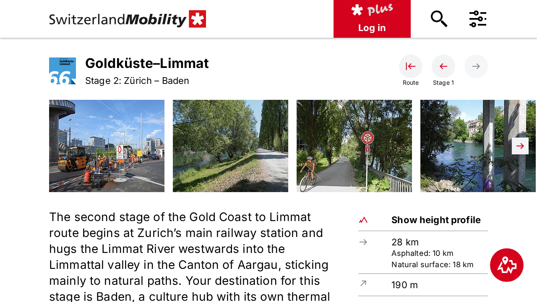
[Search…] (439, 19)
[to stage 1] (443, 66)
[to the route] (410, 66)
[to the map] (507, 265)
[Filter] (478, 19)
